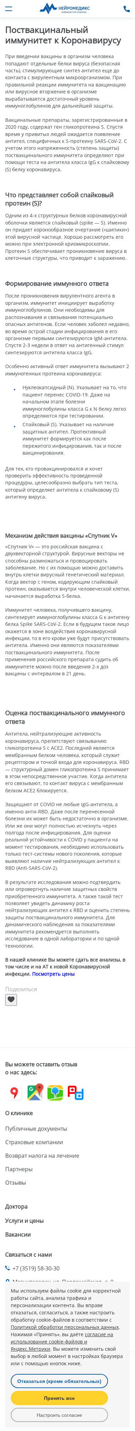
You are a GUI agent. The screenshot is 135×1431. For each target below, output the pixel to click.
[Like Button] (11, 1000)
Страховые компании (34, 1142)
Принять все (59, 1398)
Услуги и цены (24, 1220)
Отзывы (15, 1182)
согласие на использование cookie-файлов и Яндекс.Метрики (62, 1341)
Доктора (16, 1206)
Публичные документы (36, 1128)
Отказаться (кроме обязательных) (59, 1381)
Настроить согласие (59, 1415)
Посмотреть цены (53, 973)
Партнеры (19, 1169)
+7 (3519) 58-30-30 (36, 1268)
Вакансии (18, 1234)
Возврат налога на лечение (42, 1155)
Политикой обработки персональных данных (65, 1327)
